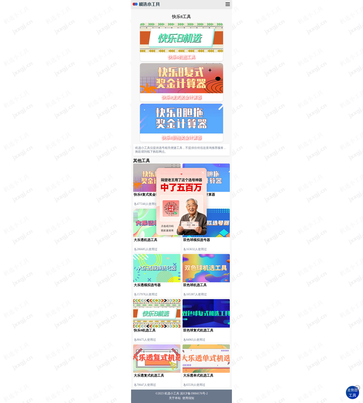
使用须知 (188, 398)
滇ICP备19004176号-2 (194, 393)
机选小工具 (171, 393)
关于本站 (175, 398)
